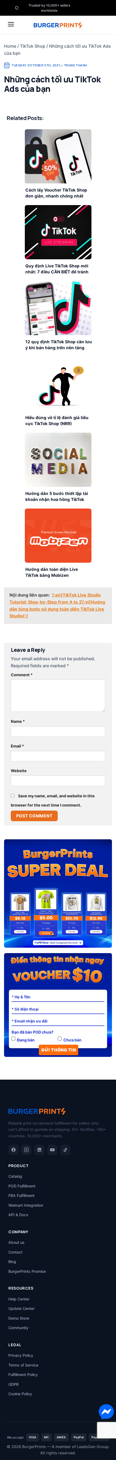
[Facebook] (13, 1150)
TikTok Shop (32, 46)
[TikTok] (65, 1150)
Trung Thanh (75, 65)
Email (17, 746)
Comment (22, 674)
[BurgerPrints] (58, 25)
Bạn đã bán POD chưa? (32, 1032)
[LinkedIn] (39, 1150)
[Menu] (11, 24)
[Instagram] (26, 1150)
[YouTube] (52, 1150)
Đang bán (26, 1040)
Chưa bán (72, 1040)
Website (19, 770)
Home (10, 46)
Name (18, 721)
